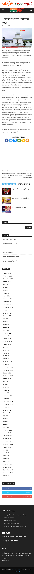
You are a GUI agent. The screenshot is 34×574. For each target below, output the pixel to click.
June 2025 (6, 287)
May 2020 (6, 456)
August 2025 (7, 282)
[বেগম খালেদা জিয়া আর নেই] (6, 209)
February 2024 (7, 333)
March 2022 (6, 393)
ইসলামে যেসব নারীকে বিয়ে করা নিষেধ (10, 261)
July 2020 (5, 450)
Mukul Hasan (17, 571)
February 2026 (7, 276)
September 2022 (8, 376)
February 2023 (7, 361)
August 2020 (7, 447)
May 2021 (6, 421)
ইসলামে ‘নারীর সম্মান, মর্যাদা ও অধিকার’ (11, 256)
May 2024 (6, 324)
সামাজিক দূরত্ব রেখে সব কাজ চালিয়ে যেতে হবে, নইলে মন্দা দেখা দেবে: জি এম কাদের (9, 175)
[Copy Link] (23, 140)
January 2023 (7, 364)
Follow (28, 493)
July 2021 (5, 416)
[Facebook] (6, 140)
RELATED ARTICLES (9, 184)
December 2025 (8, 279)
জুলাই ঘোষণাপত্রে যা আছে (8, 252)
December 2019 (8, 470)
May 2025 (6, 290)
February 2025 (7, 299)
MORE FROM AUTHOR (23, 184)
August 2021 (7, 413)
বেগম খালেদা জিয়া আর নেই (19, 207)
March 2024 (6, 330)
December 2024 (8, 304)
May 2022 (6, 387)
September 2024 (8, 313)
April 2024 (6, 327)
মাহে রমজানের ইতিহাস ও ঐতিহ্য (20, 198)
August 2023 (7, 344)
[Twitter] (11, 140)
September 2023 (8, 341)
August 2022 (7, 379)
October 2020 (7, 441)
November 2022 (8, 370)
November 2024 (8, 307)
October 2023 (7, 339)
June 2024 (6, 322)
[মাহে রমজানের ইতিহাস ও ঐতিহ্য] (6, 200)
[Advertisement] (17, 154)
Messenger (14, 540)
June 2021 (6, 418)
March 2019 (6, 476)
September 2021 (8, 410)
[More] (27, 140)
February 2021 (7, 430)
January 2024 (7, 336)
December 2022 (8, 367)
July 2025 (5, 284)
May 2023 (6, 353)
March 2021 (6, 427)
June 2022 (6, 384)
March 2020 (6, 461)
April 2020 (6, 458)
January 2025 (7, 302)
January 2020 (7, 467)
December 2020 (8, 436)
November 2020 (8, 438)
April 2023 (6, 356)
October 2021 (7, 407)
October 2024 (7, 310)
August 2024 (7, 316)
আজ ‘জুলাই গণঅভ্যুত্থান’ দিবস (20, 189)
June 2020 (6, 453)
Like (30, 489)
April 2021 (6, 424)
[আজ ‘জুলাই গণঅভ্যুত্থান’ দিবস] (6, 191)
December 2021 (8, 401)
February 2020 (7, 464)
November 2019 (8, 473)
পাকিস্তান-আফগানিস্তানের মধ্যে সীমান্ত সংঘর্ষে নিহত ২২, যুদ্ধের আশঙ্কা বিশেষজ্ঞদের (24, 175)
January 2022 (7, 399)
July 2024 (5, 319)
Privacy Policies (16, 570)
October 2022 (7, 373)
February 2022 (7, 396)
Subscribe (28, 497)
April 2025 (6, 293)
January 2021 (7, 433)
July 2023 (5, 347)
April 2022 (6, 390)
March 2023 (6, 359)
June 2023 (6, 350)
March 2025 (6, 296)
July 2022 (5, 381)
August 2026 (7, 273)
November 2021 (8, 404)
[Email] (19, 140)
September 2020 (8, 444)
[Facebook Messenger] (15, 140)
